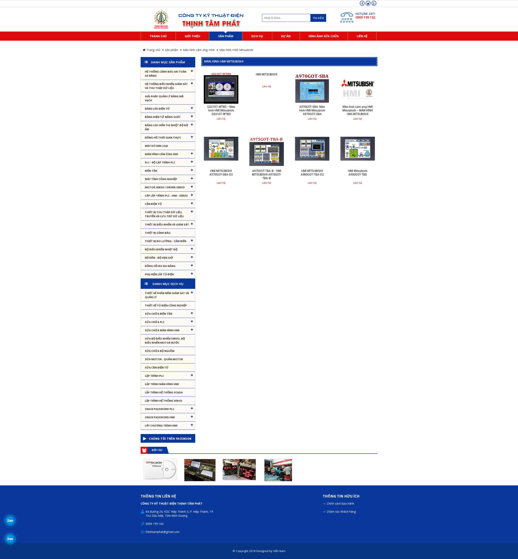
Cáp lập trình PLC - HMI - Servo (166, 195)
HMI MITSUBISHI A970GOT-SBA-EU (221, 172)
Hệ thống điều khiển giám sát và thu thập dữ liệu (166, 86)
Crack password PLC (159, 409)
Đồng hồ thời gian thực (163, 137)
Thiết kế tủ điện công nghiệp (166, 305)
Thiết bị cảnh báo (158, 233)
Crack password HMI (160, 417)
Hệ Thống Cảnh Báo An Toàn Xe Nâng (165, 73)
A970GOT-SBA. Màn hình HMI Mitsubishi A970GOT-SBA (312, 110)
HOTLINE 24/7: (365, 13)
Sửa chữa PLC (155, 322)
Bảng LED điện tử (157, 108)
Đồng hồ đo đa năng (160, 266)
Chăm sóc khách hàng (341, 511)
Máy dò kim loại (156, 146)
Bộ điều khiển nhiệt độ (161, 249)
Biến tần (151, 171)
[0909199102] (10, 521)
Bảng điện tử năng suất (163, 117)
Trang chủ (152, 50)
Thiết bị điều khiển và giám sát (167, 224)
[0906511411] (10, 539)
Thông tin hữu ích (341, 496)
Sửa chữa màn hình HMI (162, 330)
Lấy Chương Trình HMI (161, 425)
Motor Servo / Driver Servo (165, 187)
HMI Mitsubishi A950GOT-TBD (357, 172)
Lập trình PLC (154, 376)
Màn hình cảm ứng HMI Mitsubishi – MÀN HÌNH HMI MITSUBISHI (357, 110)
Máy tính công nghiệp (161, 179)
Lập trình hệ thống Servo (163, 400)
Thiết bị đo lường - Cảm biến (165, 241)
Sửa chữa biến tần (158, 313)
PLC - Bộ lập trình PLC (160, 162)
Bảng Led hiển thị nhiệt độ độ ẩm (166, 127)
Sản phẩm (171, 50)
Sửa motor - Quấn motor (164, 359)
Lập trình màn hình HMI (162, 384)
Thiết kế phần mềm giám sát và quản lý (167, 295)
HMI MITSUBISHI (266, 74)
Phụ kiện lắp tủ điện (159, 274)
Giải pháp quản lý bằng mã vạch (164, 98)
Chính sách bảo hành (340, 503)
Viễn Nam (279, 551)
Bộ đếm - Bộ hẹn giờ (159, 257)
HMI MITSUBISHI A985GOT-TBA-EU (312, 172)
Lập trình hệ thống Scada (164, 392)
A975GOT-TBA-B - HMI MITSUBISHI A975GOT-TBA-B (266, 174)
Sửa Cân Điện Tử (157, 367)
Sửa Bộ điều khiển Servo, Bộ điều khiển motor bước (165, 340)
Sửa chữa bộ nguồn (159, 351)
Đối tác (157, 450)
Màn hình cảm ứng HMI (199, 50)
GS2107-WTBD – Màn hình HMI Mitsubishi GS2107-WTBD (221, 110)
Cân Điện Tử (153, 204)
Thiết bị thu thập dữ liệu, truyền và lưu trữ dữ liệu (164, 214)
